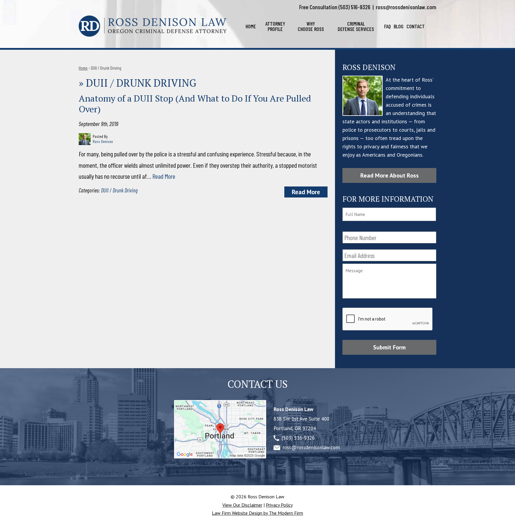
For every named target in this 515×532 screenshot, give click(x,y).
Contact (416, 26)
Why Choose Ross (311, 26)
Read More (163, 176)
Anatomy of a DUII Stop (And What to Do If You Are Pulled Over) (195, 103)
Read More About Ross (389, 175)
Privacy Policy (279, 505)
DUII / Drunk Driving (119, 190)
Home (251, 26)
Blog (399, 26)
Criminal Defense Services (356, 26)
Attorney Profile (275, 26)
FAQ (387, 26)
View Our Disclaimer (242, 505)
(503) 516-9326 (354, 6)
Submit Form (389, 347)
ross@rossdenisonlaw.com (406, 6)
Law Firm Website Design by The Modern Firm (257, 513)
